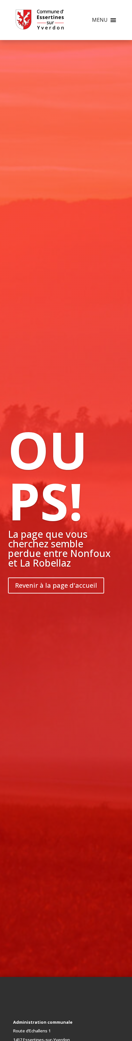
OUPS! (48, 475)
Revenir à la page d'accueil (56, 585)
